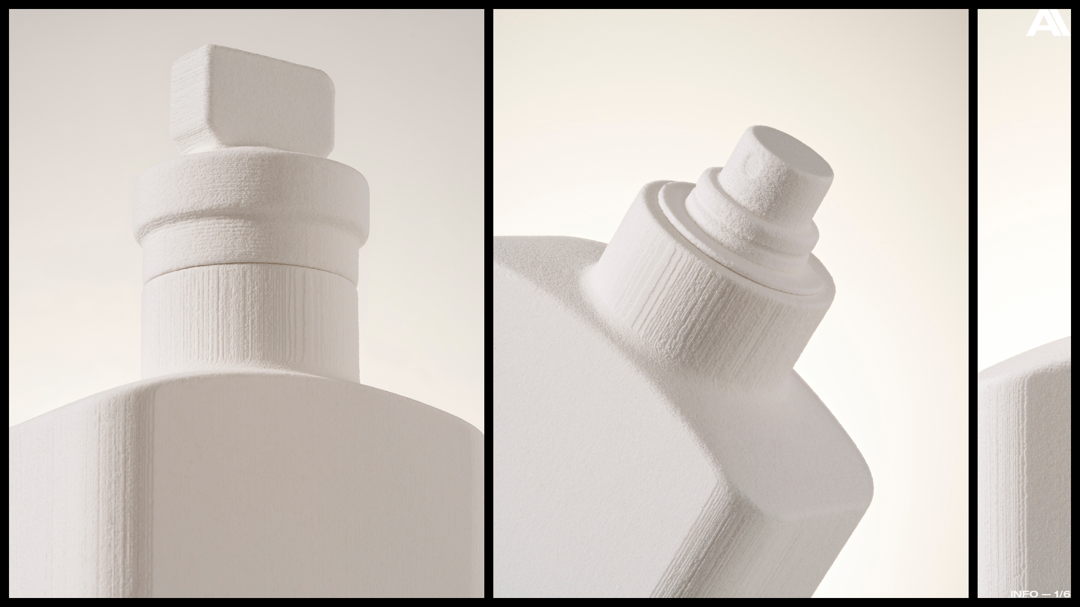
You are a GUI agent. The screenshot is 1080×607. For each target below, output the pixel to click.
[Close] (1048, 25)
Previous (63, 275)
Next (1017, 306)
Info (1024, 593)
